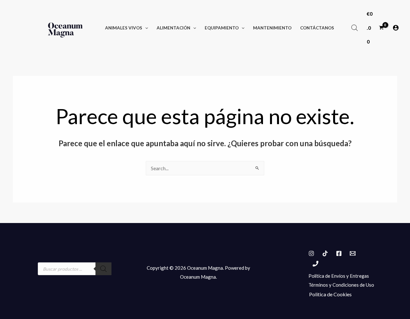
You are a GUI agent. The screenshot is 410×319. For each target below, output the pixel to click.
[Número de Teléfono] (315, 264)
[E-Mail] (353, 253)
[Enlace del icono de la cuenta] (396, 28)
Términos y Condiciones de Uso (341, 285)
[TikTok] (325, 253)
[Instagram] (311, 253)
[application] (145, 27)
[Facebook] (339, 253)
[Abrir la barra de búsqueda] (354, 28)
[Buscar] (103, 268)
